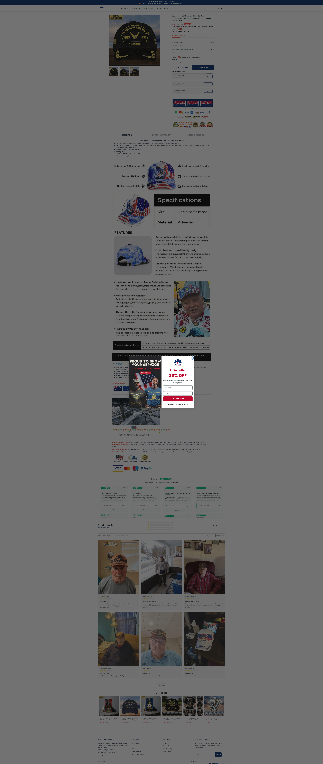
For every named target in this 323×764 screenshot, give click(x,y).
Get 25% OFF (178, 398)
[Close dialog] (192, 358)
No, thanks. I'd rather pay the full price (178, 404)
